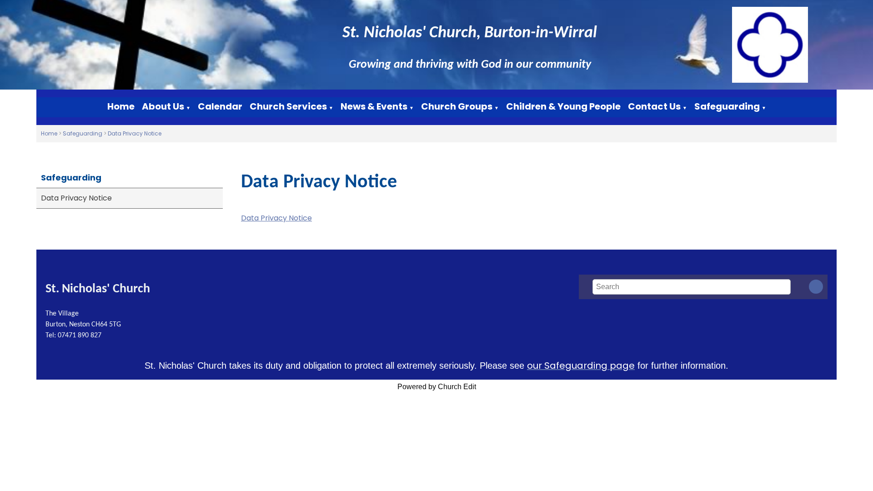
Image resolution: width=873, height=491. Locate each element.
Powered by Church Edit (436, 387)
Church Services (288, 106)
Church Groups (456, 106)
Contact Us (654, 106)
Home (121, 106)
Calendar (220, 106)
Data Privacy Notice (134, 133)
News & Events (374, 106)
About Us (163, 106)
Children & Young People (563, 106)
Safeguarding (727, 106)
